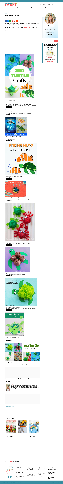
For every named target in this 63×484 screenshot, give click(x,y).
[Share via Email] (10, 21)
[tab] (21, 469)
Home (40, 4)
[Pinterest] (8, 1)
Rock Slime (21, 464)
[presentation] (11, 456)
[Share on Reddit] (17, 21)
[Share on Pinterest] (14, 21)
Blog (52, 4)
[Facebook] (6, 1)
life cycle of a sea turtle (27, 27)
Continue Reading (9, 125)
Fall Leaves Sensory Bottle (10, 465)
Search (56, 40)
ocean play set (9, 389)
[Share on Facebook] (6, 21)
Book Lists (39, 7)
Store (49, 4)
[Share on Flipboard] (12, 21)
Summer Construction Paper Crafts (11, 440)
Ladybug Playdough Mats (35, 440)
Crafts (6, 13)
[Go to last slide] (7, 459)
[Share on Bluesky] (8, 21)
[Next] (37, 459)
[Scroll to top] (61, 480)
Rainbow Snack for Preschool (33, 465)
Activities (45, 7)
